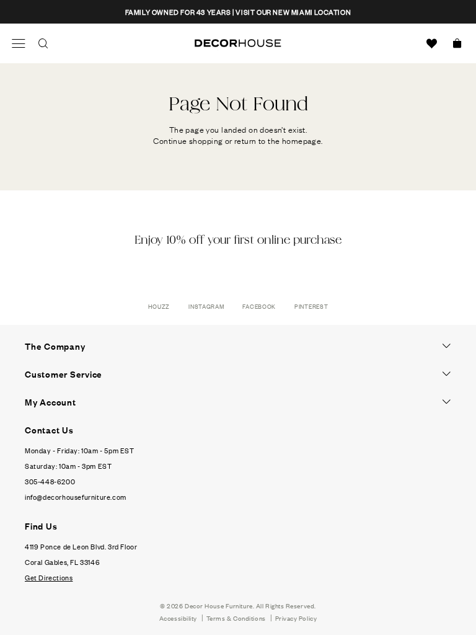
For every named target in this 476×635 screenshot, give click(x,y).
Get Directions (49, 577)
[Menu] (18, 43)
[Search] (43, 43)
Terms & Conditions (236, 618)
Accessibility (178, 618)
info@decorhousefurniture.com (75, 496)
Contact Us (49, 429)
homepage (301, 140)
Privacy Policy (296, 618)
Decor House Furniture (219, 605)
